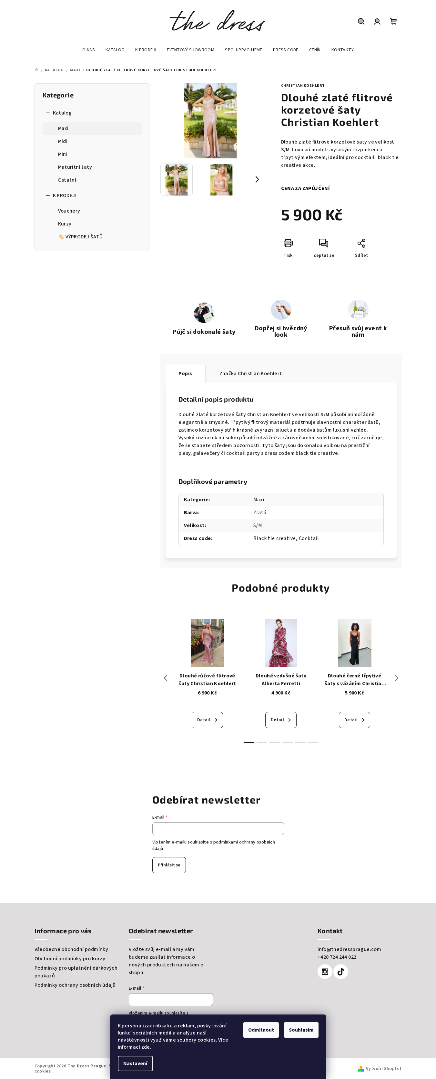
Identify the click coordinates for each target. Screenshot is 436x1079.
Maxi (63, 128)
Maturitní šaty (75, 167)
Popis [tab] (185, 373)
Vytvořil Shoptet (383, 1068)
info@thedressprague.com (349, 949)
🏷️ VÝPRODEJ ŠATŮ (80, 236)
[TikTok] (340, 971)
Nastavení (135, 1063)
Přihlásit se (169, 865)
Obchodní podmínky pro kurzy (70, 958)
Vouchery (69, 211)
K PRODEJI (65, 195)
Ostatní (67, 180)
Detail (203, 720)
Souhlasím (301, 1030)
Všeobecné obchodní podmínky (71, 949)
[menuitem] (88, 50)
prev (165, 678)
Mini (63, 154)
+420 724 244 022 (337, 957)
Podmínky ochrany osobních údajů (75, 985)
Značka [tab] (250, 373)
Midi (63, 141)
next (396, 678)
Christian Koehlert (303, 85)
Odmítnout (261, 1030)
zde (145, 1047)
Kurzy (65, 223)
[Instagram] (325, 971)
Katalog (62, 112)
